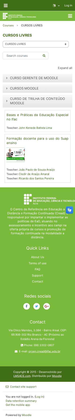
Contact (37, 281)
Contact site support (23, 386)
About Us (37, 257)
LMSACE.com (22, 376)
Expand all (65, 68)
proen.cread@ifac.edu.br (44, 351)
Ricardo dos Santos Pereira (36, 178)
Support (37, 275)
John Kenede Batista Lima (35, 128)
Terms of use (37, 263)
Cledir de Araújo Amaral (34, 174)
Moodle (57, 376)
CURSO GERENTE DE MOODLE (34, 78)
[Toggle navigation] (70, 16)
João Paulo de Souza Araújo (37, 169)
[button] (56, 5)
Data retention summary (21, 401)
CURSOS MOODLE (24, 88)
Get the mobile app (18, 405)
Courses (8, 25)
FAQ (37, 269)
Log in (68, 5)
